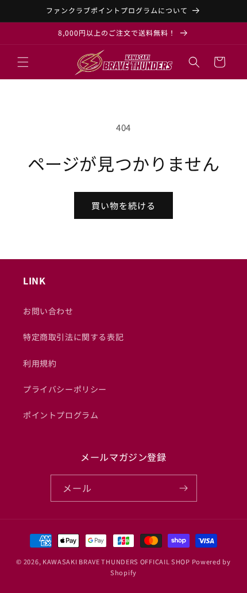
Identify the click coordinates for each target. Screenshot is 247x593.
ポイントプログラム (60, 415)
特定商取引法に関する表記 (73, 336)
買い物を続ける (123, 205)
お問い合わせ (48, 311)
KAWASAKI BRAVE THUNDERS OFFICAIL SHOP (116, 561)
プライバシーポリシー (65, 389)
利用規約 (39, 363)
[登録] (183, 488)
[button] (23, 62)
